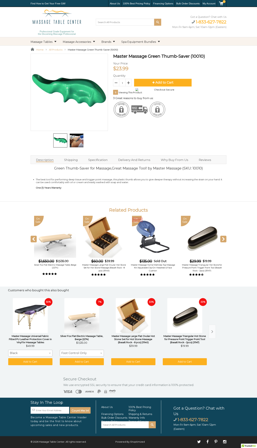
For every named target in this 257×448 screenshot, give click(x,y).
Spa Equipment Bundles (139, 42)
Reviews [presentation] (205, 160)
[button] (49, 273)
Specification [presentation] (98, 160)
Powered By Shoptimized (130, 441)
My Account (209, 3)
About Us (115, 3)
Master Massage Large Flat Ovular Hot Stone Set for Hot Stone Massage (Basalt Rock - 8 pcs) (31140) (104, 268)
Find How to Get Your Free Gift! (48, 3)
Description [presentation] (45, 160)
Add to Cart (30, 361)
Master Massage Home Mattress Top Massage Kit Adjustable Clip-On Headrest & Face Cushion (153, 268)
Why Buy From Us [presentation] (174, 160)
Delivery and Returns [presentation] (134, 160)
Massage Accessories (77, 42)
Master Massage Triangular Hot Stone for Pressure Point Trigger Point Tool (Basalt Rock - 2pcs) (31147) (202, 268)
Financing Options (163, 3)
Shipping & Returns (140, 414)
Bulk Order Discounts (188, 3)
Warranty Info (136, 417)
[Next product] (212, 332)
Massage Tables (42, 42)
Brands (106, 42)
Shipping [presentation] (71, 160)
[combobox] (30, 353)
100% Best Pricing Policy (136, 3)
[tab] (45, 160)
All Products (55, 49)
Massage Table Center (52, 441)
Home (40, 49)
